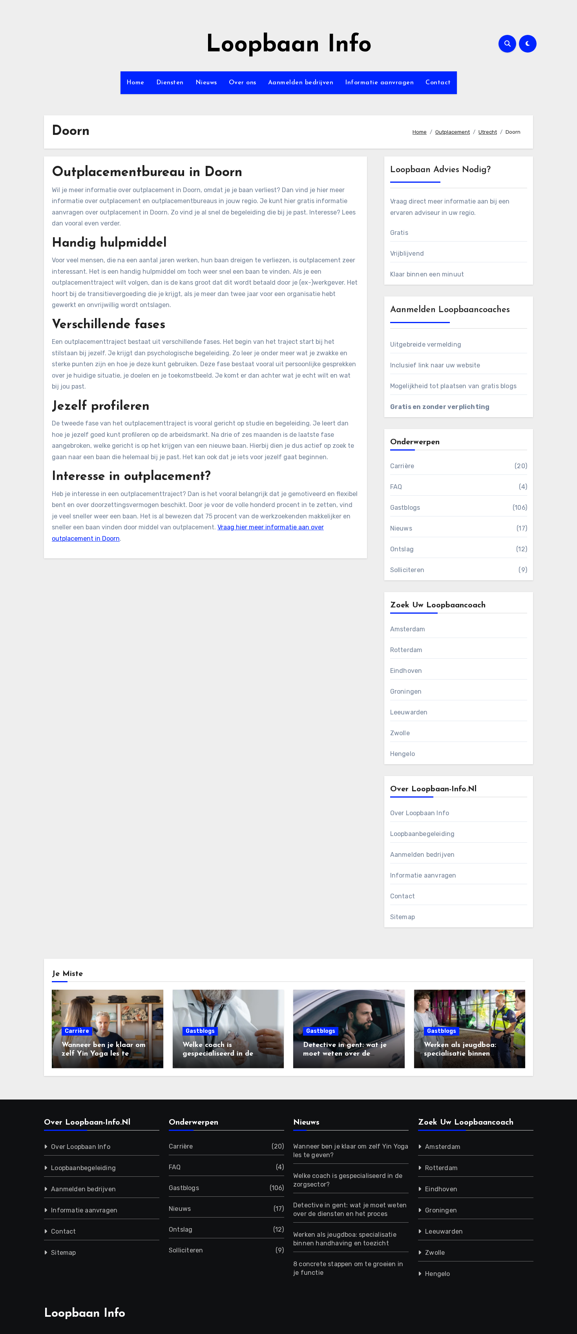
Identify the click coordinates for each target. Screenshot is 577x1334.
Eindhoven (406, 670)
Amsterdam (407, 629)
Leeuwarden (409, 712)
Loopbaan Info (289, 45)
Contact (438, 83)
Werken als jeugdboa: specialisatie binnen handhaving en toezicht (464, 1054)
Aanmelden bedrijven (301, 83)
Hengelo (402, 754)
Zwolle (400, 733)
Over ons (242, 83)
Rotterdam (406, 650)
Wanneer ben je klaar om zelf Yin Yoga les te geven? (104, 1054)
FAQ (396, 487)
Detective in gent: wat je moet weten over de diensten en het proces (345, 1054)
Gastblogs (405, 507)
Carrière (402, 466)
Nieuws (206, 83)
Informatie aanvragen (379, 83)
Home (135, 83)
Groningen (406, 691)
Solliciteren (407, 570)
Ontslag (402, 549)
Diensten (170, 83)
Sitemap (402, 917)
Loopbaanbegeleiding (422, 834)
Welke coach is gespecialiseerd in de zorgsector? (218, 1054)
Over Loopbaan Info (419, 813)
